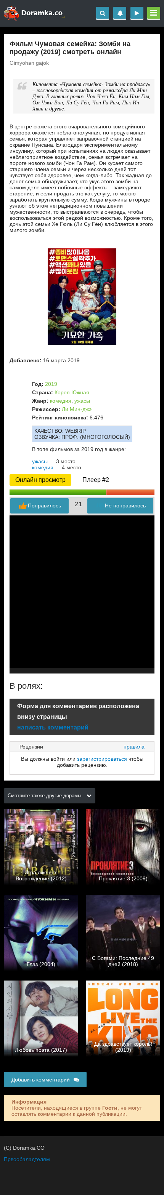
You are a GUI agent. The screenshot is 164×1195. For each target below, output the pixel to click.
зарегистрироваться (102, 759)
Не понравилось (125, 505)
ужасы (82, 401)
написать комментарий (52, 727)
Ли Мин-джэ (77, 409)
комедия (60, 401)
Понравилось (44, 505)
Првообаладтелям (27, 1159)
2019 (51, 384)
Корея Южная (72, 392)
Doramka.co (34, 13)
